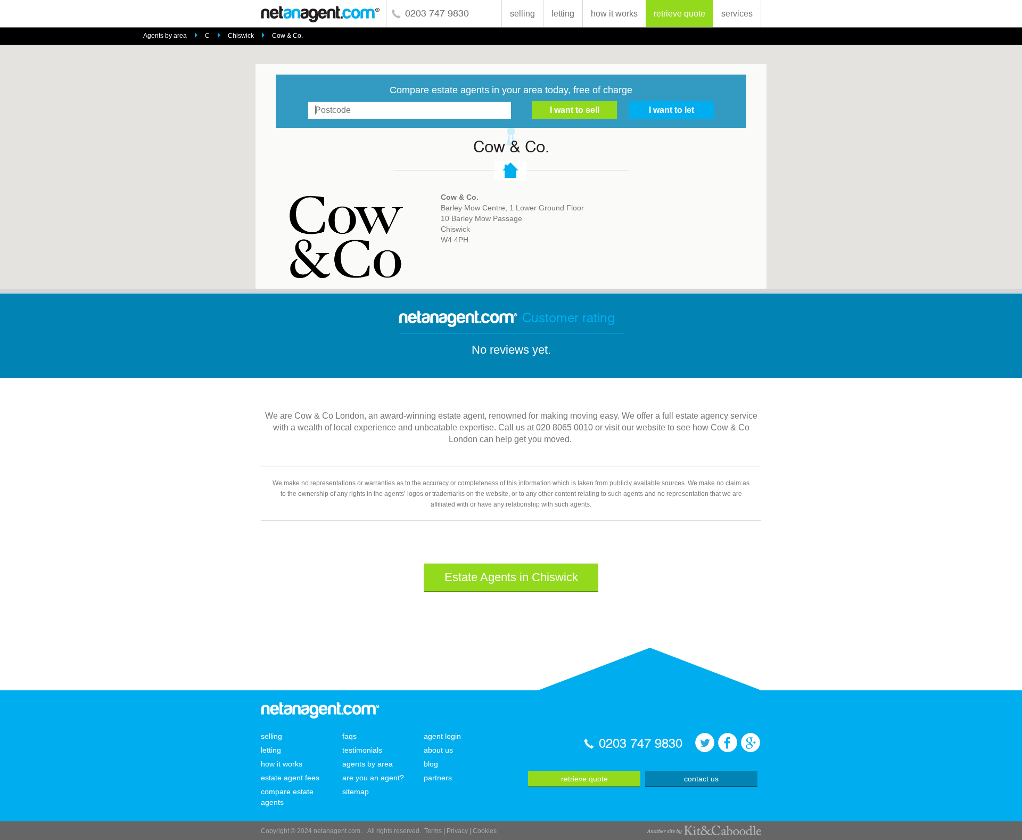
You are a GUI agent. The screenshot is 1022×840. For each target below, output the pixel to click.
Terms (433, 831)
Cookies (485, 831)
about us (438, 750)
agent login (442, 736)
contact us (701, 778)
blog (431, 764)
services (737, 13)
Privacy (457, 831)
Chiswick (241, 35)
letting (562, 13)
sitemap (355, 791)
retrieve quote (679, 13)
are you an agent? (373, 777)
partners (438, 777)
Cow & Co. (287, 35)
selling (522, 13)
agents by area (367, 764)
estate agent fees (290, 777)
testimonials (362, 750)
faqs (349, 736)
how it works (614, 13)
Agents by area (165, 35)
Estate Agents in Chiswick (511, 577)
